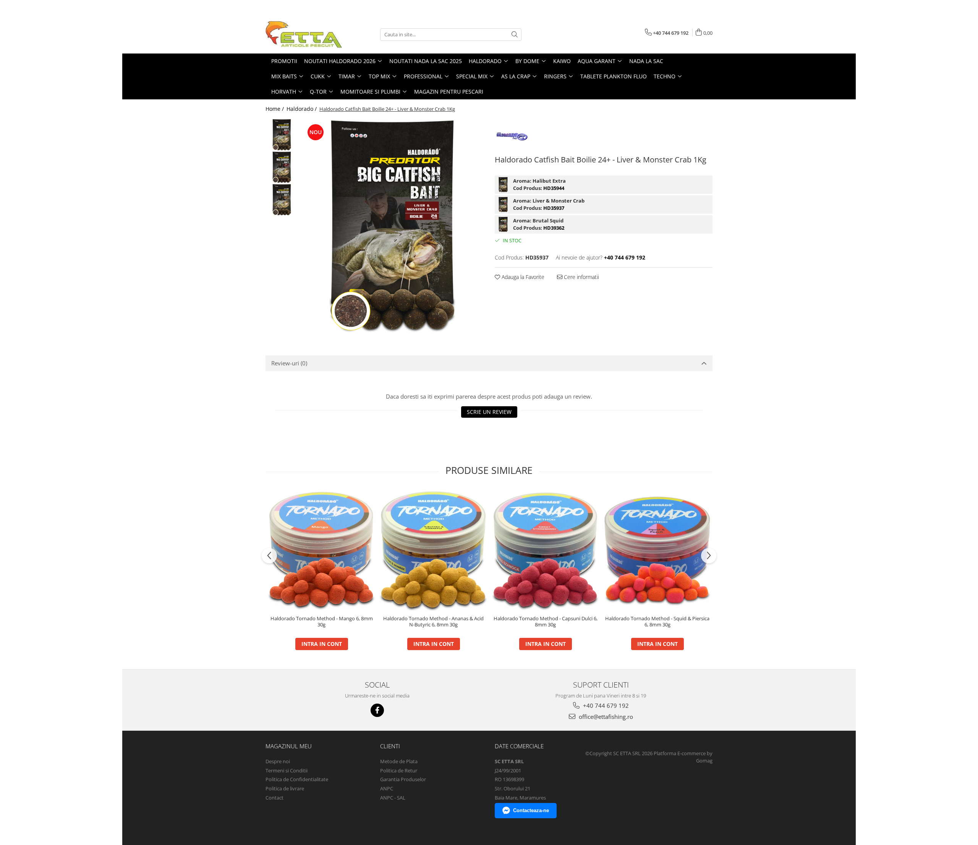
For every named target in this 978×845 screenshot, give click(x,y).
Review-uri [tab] (289, 363)
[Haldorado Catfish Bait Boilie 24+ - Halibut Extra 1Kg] (503, 184)
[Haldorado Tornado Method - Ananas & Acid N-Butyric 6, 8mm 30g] (433, 550)
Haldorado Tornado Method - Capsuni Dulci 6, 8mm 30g (545, 621)
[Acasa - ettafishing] (304, 34)
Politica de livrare (285, 788)
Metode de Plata (399, 761)
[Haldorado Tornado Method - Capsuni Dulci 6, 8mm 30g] (545, 550)
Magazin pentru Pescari (448, 91)
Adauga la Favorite (522, 277)
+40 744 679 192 (605, 705)
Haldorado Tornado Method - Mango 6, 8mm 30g (321, 621)
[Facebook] (377, 710)
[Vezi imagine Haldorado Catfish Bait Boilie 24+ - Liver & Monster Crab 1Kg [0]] (282, 135)
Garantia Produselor (403, 779)
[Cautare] (514, 34)
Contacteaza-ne (531, 810)
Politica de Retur (398, 770)
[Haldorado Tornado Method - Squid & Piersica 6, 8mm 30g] (657, 550)
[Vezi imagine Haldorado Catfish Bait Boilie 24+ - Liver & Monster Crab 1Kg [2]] (282, 200)
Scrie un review (489, 411)
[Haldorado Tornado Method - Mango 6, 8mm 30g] (321, 550)
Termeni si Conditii (287, 770)
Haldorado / (302, 108)
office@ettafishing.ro (605, 716)
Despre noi (278, 761)
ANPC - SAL (392, 797)
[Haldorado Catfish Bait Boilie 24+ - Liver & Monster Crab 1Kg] (392, 225)
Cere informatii (580, 277)
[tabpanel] (392, 225)
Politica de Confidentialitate (297, 779)
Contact (274, 797)
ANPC (386, 788)
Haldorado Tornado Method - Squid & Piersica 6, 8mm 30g (657, 621)
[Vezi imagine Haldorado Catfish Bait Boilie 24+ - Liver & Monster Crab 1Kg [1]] (282, 167)
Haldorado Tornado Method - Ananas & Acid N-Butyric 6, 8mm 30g (433, 621)
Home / (275, 108)
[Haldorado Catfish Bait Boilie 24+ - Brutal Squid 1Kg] (503, 224)
